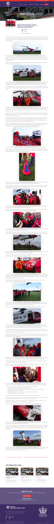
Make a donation (27, 495)
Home (19, 4)
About (22, 4)
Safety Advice (31, 4)
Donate (46, 4)
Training (25, 31)
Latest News (36, 4)
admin (26, 29)
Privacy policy (22, 522)
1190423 (18, 522)
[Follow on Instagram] (9, 518)
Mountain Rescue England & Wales (43, 0)
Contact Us (41, 4)
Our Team (25, 4)
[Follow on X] (7, 518)
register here (35, 500)
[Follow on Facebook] (6, 518)
